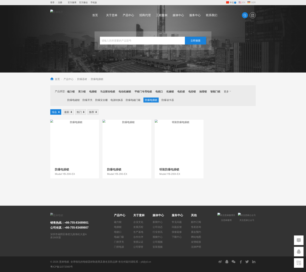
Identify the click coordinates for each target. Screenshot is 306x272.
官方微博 (72, 2)
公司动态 (158, 227)
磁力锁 (117, 222)
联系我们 (211, 15)
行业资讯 (158, 232)
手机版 (93, 2)
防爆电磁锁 (73, 100)
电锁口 (117, 232)
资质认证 (138, 241)
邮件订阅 (196, 222)
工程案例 (161, 15)
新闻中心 (158, 222)
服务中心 (195, 15)
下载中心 (177, 236)
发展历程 (138, 227)
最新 (66, 112)
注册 (60, 2)
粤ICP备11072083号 (61, 266)
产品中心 (128, 15)
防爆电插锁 (97, 79)
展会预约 (196, 232)
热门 (79, 112)
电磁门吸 (119, 236)
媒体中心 (178, 15)
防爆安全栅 (101, 100)
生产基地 (138, 232)
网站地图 (196, 236)
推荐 (91, 112)
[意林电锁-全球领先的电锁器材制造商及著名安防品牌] (56, 15)
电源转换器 (116, 100)
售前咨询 (196, 227)
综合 (54, 112)
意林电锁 (64, 261)
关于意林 (111, 15)
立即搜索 (195, 40)
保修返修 (177, 232)
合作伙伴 (138, 236)
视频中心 (158, 236)
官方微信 (83, 2)
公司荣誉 (138, 246)
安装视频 (158, 246)
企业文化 (138, 222)
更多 (226, 91)
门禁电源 (119, 246)
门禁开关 (119, 241)
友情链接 (196, 241)
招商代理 (145, 15)
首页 (95, 15)
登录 (52, 2)
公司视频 (158, 241)
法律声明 (196, 246)
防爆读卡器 (168, 100)
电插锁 (117, 227)
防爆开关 (87, 100)
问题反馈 (177, 227)
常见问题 (177, 222)
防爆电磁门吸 (133, 100)
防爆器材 (82, 79)
